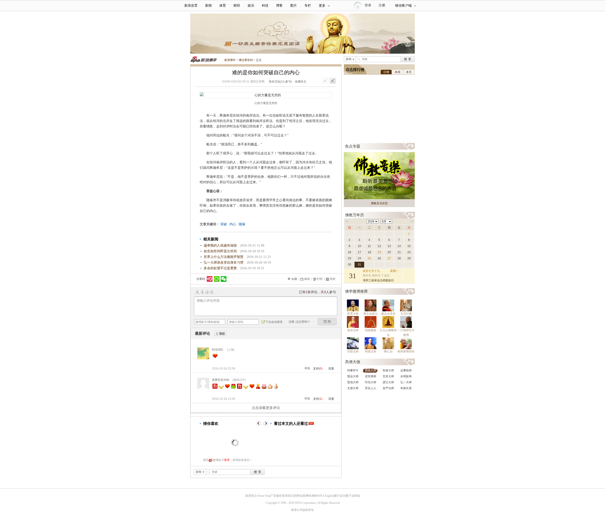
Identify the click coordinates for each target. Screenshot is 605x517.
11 (369, 246)
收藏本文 (300, 81)
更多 (322, 5)
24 (359, 258)
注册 (382, 5)
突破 (223, 224)
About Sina (263, 495)
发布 (327, 322)
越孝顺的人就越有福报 (220, 245)
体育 (222, 5)
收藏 (294, 279)
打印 (320, 279)
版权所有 (308, 510)
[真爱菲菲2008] (203, 388)
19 (379, 252)
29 (409, 258)
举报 (307, 368)
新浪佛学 (230, 60)
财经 (236, 5)
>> (412, 221)
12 (379, 246)
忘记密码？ (303, 321)
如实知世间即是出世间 (220, 251)
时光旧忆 (217, 349)
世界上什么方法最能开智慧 (223, 257)
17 (359, 252)
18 (369, 252)
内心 (232, 224)
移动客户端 (403, 5)
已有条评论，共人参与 (317, 292)
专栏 (307, 5)
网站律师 (311, 495)
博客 (279, 5)
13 (389, 246)
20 (389, 252)
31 (359, 264)
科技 (265, 5)
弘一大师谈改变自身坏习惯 (223, 262)
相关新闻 (210, 239)
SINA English (325, 495)
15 (409, 246)
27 (389, 258)
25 (369, 258)
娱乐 (251, 5)
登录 (227, 460)
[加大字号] (333, 81)
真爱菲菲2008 (220, 380)
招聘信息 (299, 495)
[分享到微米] (210, 279)
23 (349, 258)
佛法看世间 (246, 60)
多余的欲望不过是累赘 (220, 268)
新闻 (208, 5)
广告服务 (276, 495)
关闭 (332, 279)
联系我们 (288, 495)
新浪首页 (191, 5)
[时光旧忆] (203, 358)
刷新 (220, 333)
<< (347, 221)
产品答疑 (354, 495)
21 (399, 252)
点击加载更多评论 (266, 408)
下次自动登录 (274, 322)
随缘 (242, 224)
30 (349, 264)
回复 (331, 368)
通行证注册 (341, 495)
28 (399, 258)
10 (359, 246)
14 (399, 246)
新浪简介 (251, 495)
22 (409, 252)
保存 (307, 279)
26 (379, 258)
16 (349, 252)
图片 (293, 5)
